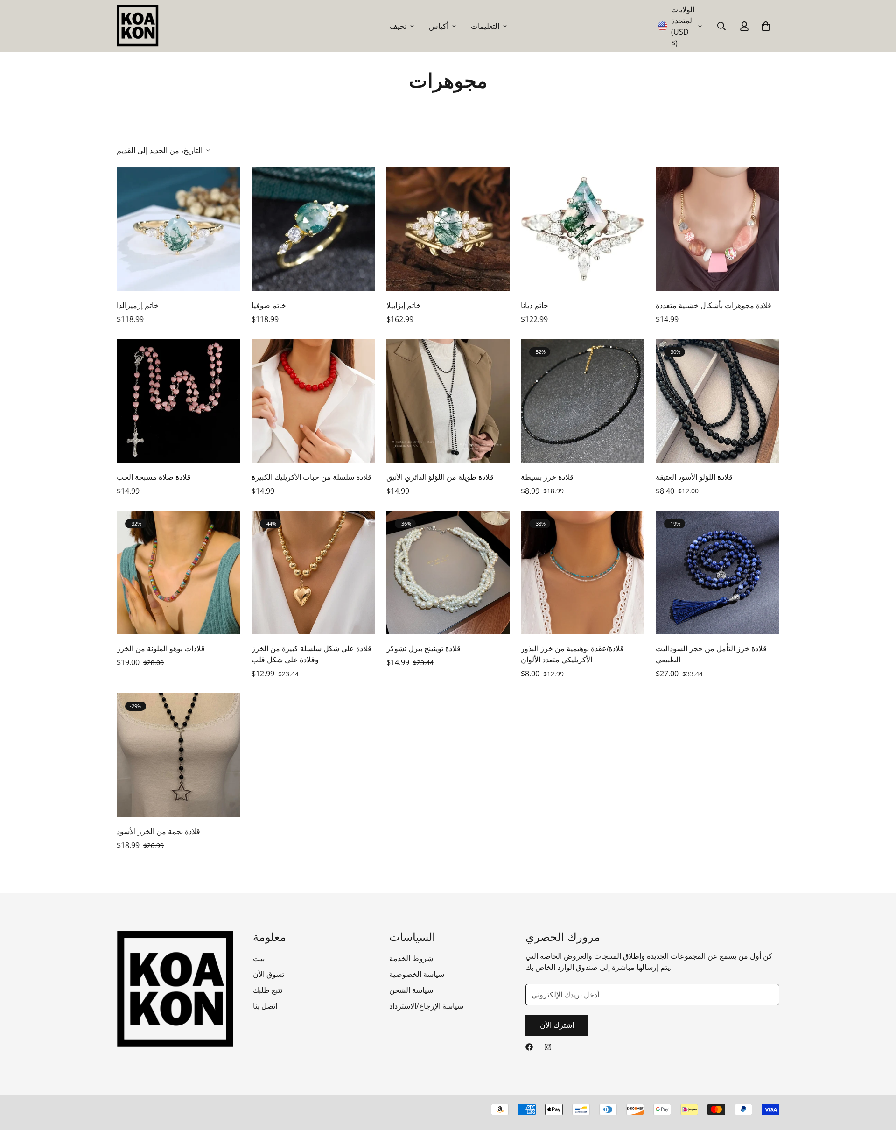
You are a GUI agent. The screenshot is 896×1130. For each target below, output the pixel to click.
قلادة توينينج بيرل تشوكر (423, 649)
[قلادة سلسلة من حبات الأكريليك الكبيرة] (313, 401)
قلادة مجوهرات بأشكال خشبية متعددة (713, 305)
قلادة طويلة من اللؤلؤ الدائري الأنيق (440, 477)
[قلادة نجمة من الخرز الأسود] (178, 755)
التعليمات (485, 26)
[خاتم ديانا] (582, 229)
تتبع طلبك (267, 990)
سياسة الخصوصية (416, 974)
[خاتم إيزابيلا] (448, 229)
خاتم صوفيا (269, 305)
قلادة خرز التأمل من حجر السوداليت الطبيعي (711, 654)
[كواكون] (138, 26)
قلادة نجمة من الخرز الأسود (158, 831)
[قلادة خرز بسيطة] (582, 401)
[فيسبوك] (529, 1047)
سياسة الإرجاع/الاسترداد (426, 1006)
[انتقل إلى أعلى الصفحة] (878, 1079)
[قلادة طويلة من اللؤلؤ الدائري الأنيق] (448, 401)
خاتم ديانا (534, 305)
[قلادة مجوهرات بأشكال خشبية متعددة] (717, 229)
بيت (259, 958)
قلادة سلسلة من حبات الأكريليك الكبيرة (311, 477)
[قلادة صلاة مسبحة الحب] (178, 401)
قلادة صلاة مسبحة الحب (154, 477)
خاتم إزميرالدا (138, 305)
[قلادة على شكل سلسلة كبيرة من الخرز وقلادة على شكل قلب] (313, 572)
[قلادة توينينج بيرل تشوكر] (448, 572)
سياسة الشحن (411, 990)
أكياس (438, 26)
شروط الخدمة (411, 958)
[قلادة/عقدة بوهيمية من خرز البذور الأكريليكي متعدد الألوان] (582, 572)
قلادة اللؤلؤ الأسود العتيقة (694, 477)
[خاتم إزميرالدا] (178, 229)
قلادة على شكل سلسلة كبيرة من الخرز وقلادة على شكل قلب (311, 654)
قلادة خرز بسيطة (547, 477)
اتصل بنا (265, 1006)
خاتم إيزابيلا (403, 305)
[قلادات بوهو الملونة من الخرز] (178, 572)
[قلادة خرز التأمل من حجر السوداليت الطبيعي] (717, 572)
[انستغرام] (548, 1047)
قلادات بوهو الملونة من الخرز (161, 649)
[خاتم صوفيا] (313, 229)
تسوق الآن (268, 974)
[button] (766, 26)
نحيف (398, 26)
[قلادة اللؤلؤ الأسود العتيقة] (717, 401)
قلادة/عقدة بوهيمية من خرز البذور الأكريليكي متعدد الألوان (572, 654)
